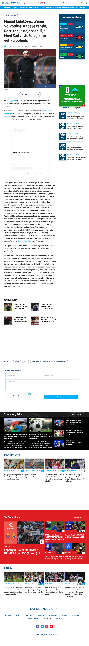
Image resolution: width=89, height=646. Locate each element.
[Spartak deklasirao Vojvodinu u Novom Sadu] (34, 465)
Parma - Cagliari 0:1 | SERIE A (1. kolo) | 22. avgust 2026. (74, 536)
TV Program (52, 3)
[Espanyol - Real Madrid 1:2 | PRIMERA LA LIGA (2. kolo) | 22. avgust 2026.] (24, 532)
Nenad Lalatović (61, 361)
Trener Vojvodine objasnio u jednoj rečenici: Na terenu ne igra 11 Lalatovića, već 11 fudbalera (75, 478)
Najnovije (25, 3)
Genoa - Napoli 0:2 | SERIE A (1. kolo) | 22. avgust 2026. (54, 558)
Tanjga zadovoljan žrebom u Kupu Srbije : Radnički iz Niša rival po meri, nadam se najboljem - (48, 320)
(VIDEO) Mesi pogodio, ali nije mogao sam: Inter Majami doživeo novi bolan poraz (76, 158)
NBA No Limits (61, 3)
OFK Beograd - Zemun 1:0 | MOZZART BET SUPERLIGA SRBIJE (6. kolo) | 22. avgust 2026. (54, 538)
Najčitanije (78, 108)
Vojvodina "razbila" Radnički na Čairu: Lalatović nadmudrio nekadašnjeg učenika (54, 478)
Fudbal (31, 3)
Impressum (40, 615)
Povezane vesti (10, 300)
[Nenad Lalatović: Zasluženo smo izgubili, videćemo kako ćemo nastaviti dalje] (35, 307)
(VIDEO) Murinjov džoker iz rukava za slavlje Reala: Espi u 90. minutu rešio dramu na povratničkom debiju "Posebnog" (74, 592)
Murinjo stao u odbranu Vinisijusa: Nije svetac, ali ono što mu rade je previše (75, 148)
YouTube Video (12, 517)
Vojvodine (13, 101)
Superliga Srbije (11, 15)
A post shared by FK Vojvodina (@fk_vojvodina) (30, 174)
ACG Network (53, 615)
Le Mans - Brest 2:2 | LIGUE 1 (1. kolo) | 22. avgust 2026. (74, 558)
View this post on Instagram (21, 152)
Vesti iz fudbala (73, 123)
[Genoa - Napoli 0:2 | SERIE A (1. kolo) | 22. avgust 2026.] (54, 548)
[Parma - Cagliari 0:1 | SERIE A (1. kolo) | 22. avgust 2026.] (75, 526)
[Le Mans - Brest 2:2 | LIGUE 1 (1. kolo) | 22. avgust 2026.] (75, 548)
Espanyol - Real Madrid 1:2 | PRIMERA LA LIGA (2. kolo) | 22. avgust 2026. (23, 551)
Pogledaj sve (77, 414)
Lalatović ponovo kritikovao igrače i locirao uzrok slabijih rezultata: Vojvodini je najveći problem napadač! (21, 320)
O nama (64, 615)
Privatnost (75, 615)
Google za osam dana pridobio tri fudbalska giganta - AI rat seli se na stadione (15, 437)
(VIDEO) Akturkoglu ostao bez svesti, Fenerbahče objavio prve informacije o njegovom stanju (75, 127)
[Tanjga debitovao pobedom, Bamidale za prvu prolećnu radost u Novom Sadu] (14, 465)
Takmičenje (35, 361)
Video (73, 3)
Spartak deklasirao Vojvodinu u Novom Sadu (33, 476)
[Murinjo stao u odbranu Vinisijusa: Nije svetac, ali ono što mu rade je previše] (34, 578)
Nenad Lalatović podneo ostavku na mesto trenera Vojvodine (20, 306)
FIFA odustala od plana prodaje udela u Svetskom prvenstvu (74, 443)
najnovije (8, 615)
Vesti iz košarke (73, 133)
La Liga (69, 144)
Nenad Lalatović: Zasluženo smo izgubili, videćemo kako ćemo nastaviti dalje (48, 306)
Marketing (47, 618)
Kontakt (58, 618)
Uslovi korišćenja (33, 618)
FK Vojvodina (47, 361)
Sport (25, 361)
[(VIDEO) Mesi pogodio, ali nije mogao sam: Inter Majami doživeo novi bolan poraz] (54, 578)
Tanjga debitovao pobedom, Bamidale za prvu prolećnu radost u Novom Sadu (13, 477)
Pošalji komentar (61, 397)
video (18, 615)
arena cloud (28, 615)
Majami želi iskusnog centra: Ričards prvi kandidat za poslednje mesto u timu (75, 117)
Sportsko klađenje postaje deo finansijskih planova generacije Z (74, 422)
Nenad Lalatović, (23, 241)
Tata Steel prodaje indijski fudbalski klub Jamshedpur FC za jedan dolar (40, 437)
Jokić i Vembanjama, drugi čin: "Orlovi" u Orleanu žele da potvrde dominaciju (75, 138)
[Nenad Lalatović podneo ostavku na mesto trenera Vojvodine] (8, 307)
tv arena (36, 634)
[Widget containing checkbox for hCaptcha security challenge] (20, 395)
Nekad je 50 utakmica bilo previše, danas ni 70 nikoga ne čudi (74, 432)
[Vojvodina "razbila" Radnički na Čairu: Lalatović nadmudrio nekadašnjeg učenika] (54, 465)
